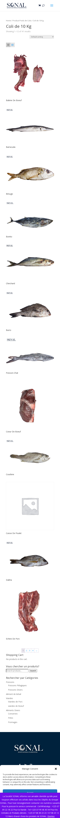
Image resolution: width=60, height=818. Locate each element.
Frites (10, 718)
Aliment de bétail (13, 694)
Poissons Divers (15, 689)
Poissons (10, 682)
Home (8, 20)
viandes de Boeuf (16, 706)
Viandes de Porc (15, 701)
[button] (55, 768)
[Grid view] (8, 45)
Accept (30, 792)
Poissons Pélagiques (17, 685)
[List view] (12, 45)
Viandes (9, 698)
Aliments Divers (13, 710)
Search (33, 670)
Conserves (13, 713)
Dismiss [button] (51, 816)
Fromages (12, 722)
